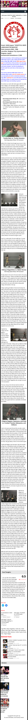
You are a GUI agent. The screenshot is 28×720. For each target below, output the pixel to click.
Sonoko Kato (23, 105)
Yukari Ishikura (14, 630)
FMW (4, 628)
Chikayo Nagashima (10, 628)
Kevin (2, 18)
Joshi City (18, 715)
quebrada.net (10, 77)
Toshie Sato (21, 98)
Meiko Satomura (14, 105)
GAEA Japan (8, 630)
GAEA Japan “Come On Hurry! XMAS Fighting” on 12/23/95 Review (6, 621)
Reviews (12, 18)
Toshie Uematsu (6, 100)
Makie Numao (13, 103)
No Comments (18, 18)
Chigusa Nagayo (6, 105)
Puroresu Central (20, 717)
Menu (2, 11)
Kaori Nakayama (15, 107)
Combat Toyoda (8, 107)
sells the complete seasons (18, 74)
